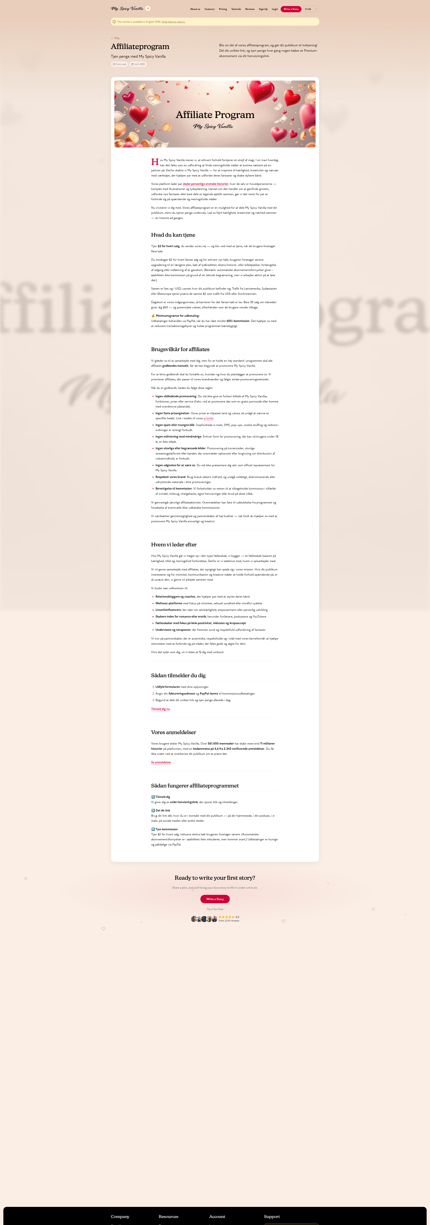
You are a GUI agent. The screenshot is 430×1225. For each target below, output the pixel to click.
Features (210, 9)
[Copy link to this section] (146, 236)
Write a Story (291, 9)
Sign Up (263, 9)
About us (195, 9)
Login (275, 9)
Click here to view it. (173, 21)
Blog (116, 38)
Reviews (250, 9)
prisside (208, 418)
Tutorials (236, 9)
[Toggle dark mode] (147, 8)
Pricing (223, 9)
